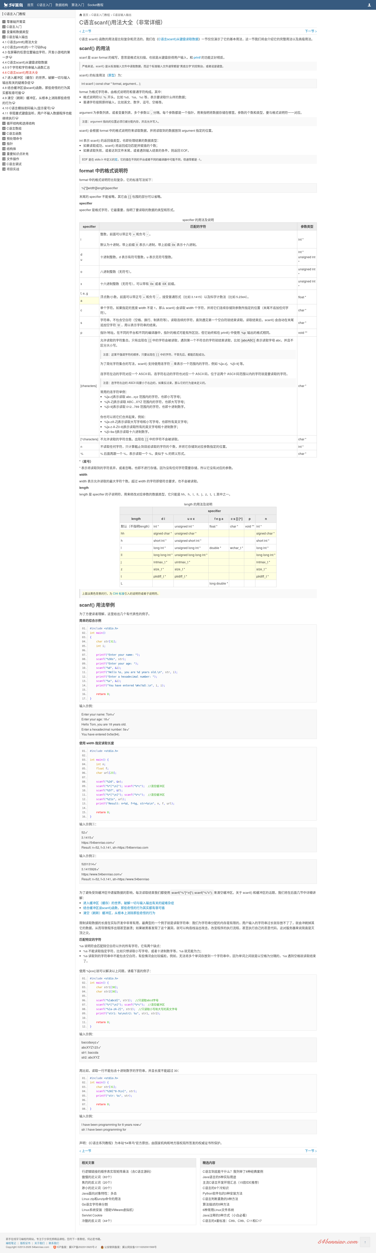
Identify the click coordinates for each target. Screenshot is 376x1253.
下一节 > (311, 31)
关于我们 (39, 1243)
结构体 (11, 148)
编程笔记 (11, 1243)
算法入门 (77, 5)
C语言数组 (14, 128)
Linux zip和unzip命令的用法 (101, 1199)
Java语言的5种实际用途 (219, 1177)
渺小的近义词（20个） (98, 1188)
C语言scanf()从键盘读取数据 (27, 62)
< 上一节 (85, 31)
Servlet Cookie (92, 1215)
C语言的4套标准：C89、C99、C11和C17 (232, 1220)
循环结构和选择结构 (21, 123)
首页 (30, 5)
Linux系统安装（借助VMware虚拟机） (109, 1209)
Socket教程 (95, 5)
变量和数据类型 (18, 32)
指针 (10, 143)
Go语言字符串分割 (95, 1204)
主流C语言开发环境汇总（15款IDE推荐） (232, 1182)
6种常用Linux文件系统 (218, 1209)
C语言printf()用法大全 (22, 42)
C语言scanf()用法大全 (22, 72)
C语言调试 (14, 164)
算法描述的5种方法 (216, 1204)
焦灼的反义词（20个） (98, 1182)
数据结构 (61, 5)
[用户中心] (369, 5)
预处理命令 (14, 138)
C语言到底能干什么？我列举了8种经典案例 (233, 1171)
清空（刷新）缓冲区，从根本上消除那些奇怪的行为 (119, 913)
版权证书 (25, 1243)
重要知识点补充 (18, 153)
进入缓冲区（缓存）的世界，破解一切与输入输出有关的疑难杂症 (128, 903)
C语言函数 (14, 133)
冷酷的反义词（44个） (98, 1220)
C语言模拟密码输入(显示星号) (30, 108)
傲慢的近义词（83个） (98, 1177)
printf (197, 57)
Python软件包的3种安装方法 (222, 1193)
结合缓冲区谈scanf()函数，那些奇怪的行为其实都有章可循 (124, 907)
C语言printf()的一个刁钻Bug (26, 47)
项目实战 (13, 169)
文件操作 (13, 159)
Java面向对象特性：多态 (99, 1193)
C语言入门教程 (14, 14)
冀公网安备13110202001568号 (139, 1247)
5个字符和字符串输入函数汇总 (28, 67)
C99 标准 (118, 593)
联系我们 (54, 1243)
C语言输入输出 (17, 37)
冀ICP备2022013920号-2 (83, 1247)
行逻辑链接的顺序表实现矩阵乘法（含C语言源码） (117, 1171)
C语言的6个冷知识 (216, 1188)
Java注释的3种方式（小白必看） (226, 1215)
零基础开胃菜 (16, 21)
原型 (111, 75)
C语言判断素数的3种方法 (220, 1199)
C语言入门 (44, 5)
